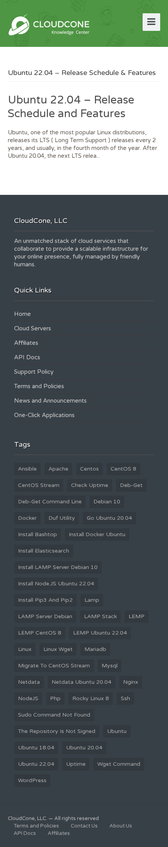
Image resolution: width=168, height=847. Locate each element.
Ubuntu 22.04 (36, 764)
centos (89, 468)
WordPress (32, 780)
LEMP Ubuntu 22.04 (100, 632)
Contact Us (84, 826)
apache (58, 468)
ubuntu (117, 731)
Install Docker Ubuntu (97, 534)
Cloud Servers (32, 328)
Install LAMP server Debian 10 (58, 567)
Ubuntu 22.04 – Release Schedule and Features (71, 106)
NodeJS (28, 698)
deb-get (131, 485)
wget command (118, 764)
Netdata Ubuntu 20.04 (81, 682)
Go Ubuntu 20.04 (109, 518)
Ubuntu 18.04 (36, 747)
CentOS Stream (38, 485)
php (55, 698)
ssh (125, 698)
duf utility (61, 518)
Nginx (130, 682)
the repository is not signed (56, 731)
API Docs (27, 357)
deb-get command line (50, 501)
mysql (110, 665)
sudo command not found (54, 714)
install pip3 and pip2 (45, 600)
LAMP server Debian (45, 616)
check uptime (89, 485)
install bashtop (37, 534)
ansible (27, 468)
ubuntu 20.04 (84, 747)
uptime (76, 764)
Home (22, 313)
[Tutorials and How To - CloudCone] (50, 23)
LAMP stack (100, 616)
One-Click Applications (44, 415)
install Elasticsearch (43, 550)
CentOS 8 (123, 468)
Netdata (29, 682)
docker (27, 518)
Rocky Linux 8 (90, 698)
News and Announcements (50, 400)
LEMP (137, 616)
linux (25, 649)
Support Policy (34, 371)
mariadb (95, 649)
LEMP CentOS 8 (39, 632)
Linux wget (58, 649)
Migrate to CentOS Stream (54, 665)
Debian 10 (106, 501)
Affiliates (26, 342)
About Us (120, 826)
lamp (91, 600)
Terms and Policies (39, 386)
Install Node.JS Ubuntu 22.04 (56, 583)
